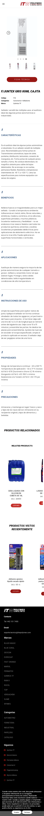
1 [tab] (17, 59)
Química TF (17, 103)
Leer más (16, 505)
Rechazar (27, 812)
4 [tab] (26, 59)
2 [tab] (20, 59)
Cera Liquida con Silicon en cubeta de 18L (16, 493)
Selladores (26, 101)
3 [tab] (23, 59)
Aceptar (16, 812)
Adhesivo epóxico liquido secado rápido (15, 580)
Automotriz (17, 101)
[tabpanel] (22, 36)
